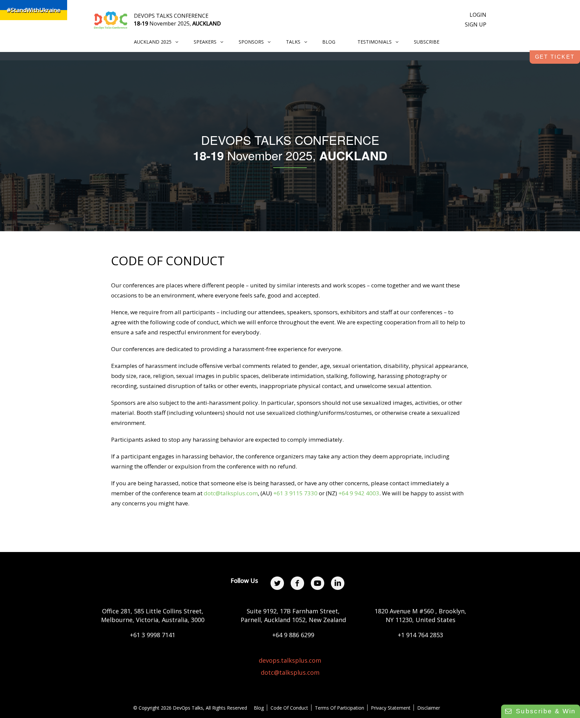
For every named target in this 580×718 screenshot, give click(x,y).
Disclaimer (428, 708)
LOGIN (478, 14)
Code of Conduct (289, 708)
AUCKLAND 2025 (153, 42)
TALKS (293, 42)
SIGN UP (475, 24)
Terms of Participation (339, 708)
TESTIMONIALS (374, 42)
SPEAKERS (205, 42)
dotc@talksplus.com (231, 493)
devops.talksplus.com (290, 660)
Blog (259, 708)
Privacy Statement (390, 708)
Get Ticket (555, 57)
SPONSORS (251, 42)
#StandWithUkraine (33, 10)
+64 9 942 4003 (358, 493)
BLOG (328, 42)
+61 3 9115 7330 (295, 493)
